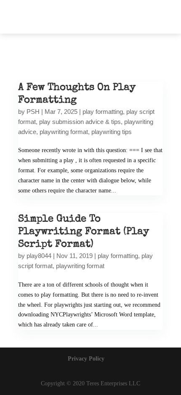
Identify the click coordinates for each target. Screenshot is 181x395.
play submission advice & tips (80, 121)
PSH (33, 111)
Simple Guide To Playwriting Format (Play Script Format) (83, 232)
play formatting (103, 111)
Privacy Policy (86, 359)
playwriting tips (111, 131)
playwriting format (64, 131)
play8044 (39, 255)
